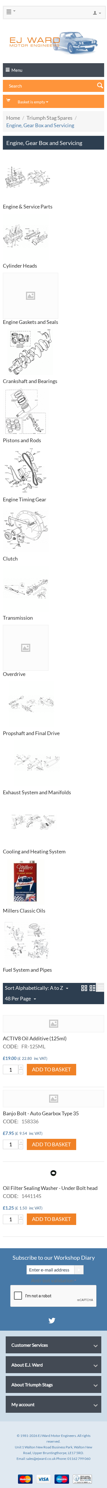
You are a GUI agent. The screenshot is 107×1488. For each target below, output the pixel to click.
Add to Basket (51, 1069)
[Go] (78, 1269)
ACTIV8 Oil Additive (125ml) (34, 1038)
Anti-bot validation (52, 1280)
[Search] (100, 85)
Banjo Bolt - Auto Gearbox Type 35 (41, 1113)
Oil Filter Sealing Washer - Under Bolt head (50, 1188)
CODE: (11, 1046)
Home (13, 118)
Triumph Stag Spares (49, 118)
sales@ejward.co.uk (41, 1458)
